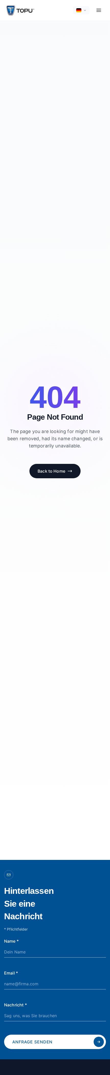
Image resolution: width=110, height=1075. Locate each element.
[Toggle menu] (99, 10)
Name (11, 941)
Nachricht (15, 1004)
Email (11, 973)
